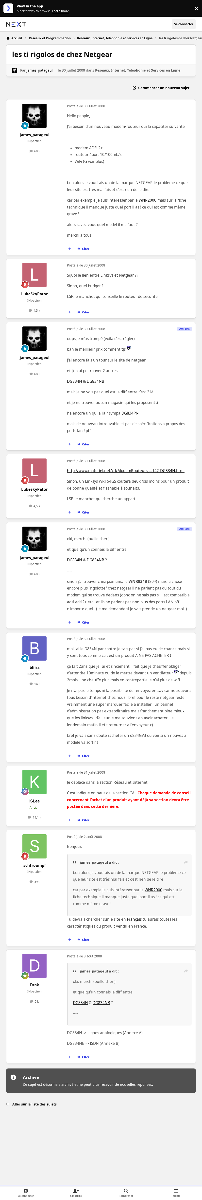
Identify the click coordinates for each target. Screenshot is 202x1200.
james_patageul (40, 70)
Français (134, 919)
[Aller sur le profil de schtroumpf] (34, 846)
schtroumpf (34, 865)
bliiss (35, 667)
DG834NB (95, 381)
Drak (34, 985)
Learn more (9, 8)
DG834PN (130, 413)
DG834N (74, 381)
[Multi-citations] (69, 249)
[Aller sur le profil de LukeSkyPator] (34, 275)
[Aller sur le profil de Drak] (34, 966)
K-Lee (34, 801)
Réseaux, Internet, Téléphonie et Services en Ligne (137, 70)
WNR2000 (147, 200)
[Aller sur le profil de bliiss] (34, 648)
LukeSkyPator (34, 294)
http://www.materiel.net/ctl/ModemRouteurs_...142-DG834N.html (126, 470)
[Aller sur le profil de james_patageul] (14, 70)
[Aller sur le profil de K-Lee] (34, 782)
